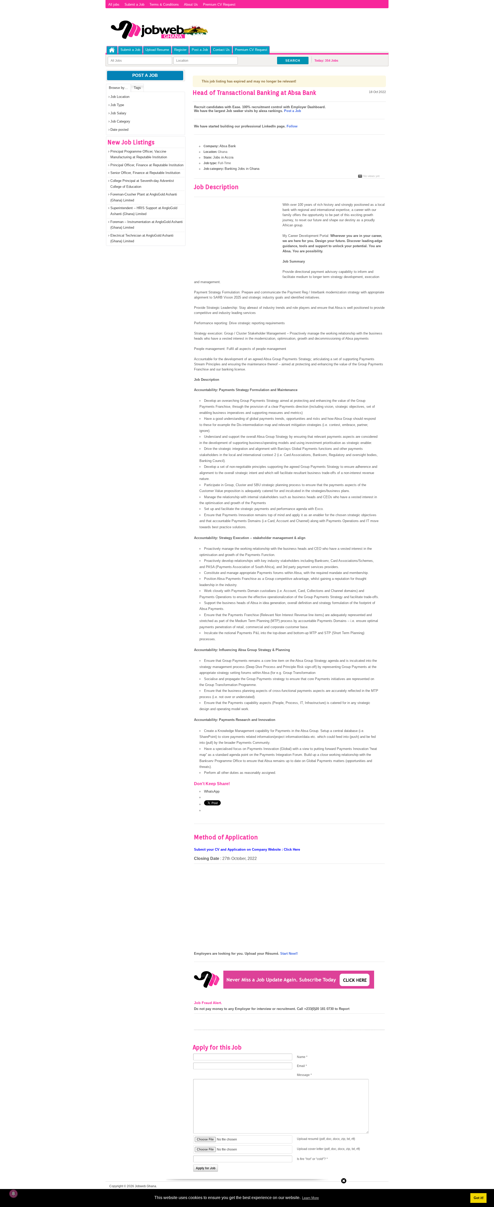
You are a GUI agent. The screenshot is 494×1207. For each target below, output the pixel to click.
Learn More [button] (310, 1198)
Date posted (119, 130)
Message (304, 1075)
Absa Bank (227, 146)
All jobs (113, 4)
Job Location (119, 97)
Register (180, 50)
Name (302, 1057)
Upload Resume (157, 50)
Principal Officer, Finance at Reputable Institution (146, 165)
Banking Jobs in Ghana (242, 169)
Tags (137, 88)
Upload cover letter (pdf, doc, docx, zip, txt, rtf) (328, 1149)
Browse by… (118, 88)
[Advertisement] (237, 240)
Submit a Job (134, 4)
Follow (292, 126)
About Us (191, 4)
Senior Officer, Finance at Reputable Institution (145, 173)
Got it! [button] (478, 1198)
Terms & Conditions (164, 4)
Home (112, 50)
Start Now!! (289, 953)
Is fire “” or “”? (312, 1159)
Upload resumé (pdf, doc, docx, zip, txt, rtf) (326, 1139)
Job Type (117, 105)
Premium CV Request (219, 4)
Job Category (120, 121)
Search (292, 60)
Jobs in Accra (223, 157)
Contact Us (221, 50)
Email (302, 1066)
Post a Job (200, 50)
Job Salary (118, 113)
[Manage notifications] (13, 1194)
